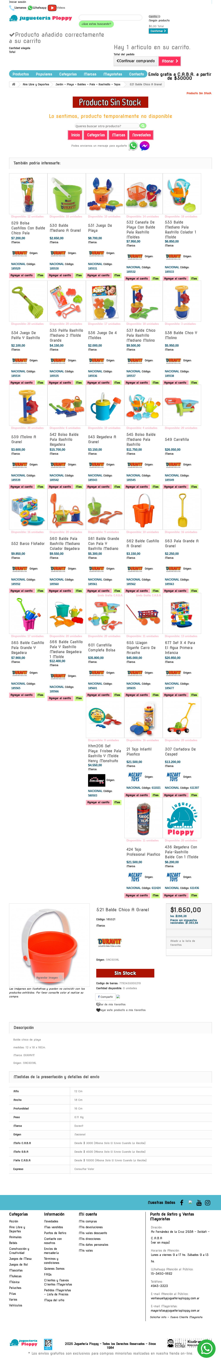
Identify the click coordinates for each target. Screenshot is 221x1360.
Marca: (15, 242)
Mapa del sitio (54, 1300)
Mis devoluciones (91, 1227)
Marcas (90, 74)
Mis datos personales (93, 1244)
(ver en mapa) (160, 1242)
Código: (31, 264)
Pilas (12, 1293)
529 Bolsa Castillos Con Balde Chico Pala (28, 228)
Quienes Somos (54, 1268)
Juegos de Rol (18, 1264)
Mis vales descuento (93, 1233)
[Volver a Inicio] (13, 84)
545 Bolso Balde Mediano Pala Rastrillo (141, 439)
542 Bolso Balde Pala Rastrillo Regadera (64, 439)
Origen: (34, 253)
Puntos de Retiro (55, 1233)
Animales (15, 1237)
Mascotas (16, 1270)
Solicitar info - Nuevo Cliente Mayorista (176, 1317)
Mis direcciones (90, 1239)
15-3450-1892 (161, 1273)
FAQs (48, 1274)
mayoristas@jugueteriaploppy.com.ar (175, 1310)
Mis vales (86, 1250)
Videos (61, 7)
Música (14, 1282)
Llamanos (20, 7)
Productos (21, 74)
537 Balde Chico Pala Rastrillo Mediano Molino (140, 335)
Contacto (136, 74)
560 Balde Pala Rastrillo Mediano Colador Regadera (65, 543)
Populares (44, 74)
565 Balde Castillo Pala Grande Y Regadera (27, 648)
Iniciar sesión (17, 1)
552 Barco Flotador (28, 543)
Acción (13, 1221)
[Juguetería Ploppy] (40, 18)
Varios (13, 1299)
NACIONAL (112, 959)
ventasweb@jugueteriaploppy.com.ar (175, 1298)
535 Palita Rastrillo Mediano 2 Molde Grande (66, 335)
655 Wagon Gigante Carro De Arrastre (141, 648)
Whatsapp (39, 7)
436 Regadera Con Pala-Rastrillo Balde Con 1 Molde (181, 852)
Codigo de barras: (107, 983)
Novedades (51, 1221)
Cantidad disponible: (109, 988)
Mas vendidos (53, 1227)
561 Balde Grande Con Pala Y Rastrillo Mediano (103, 543)
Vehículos (15, 1305)
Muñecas (15, 1276)
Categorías (68, 74)
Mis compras (88, 1221)
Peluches (15, 1288)
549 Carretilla (177, 439)
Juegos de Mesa (20, 1258)
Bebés (13, 1243)
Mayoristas (112, 74)
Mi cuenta (88, 1214)
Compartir (106, 996)
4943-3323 (159, 1286)
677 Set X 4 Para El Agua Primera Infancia (180, 648)
